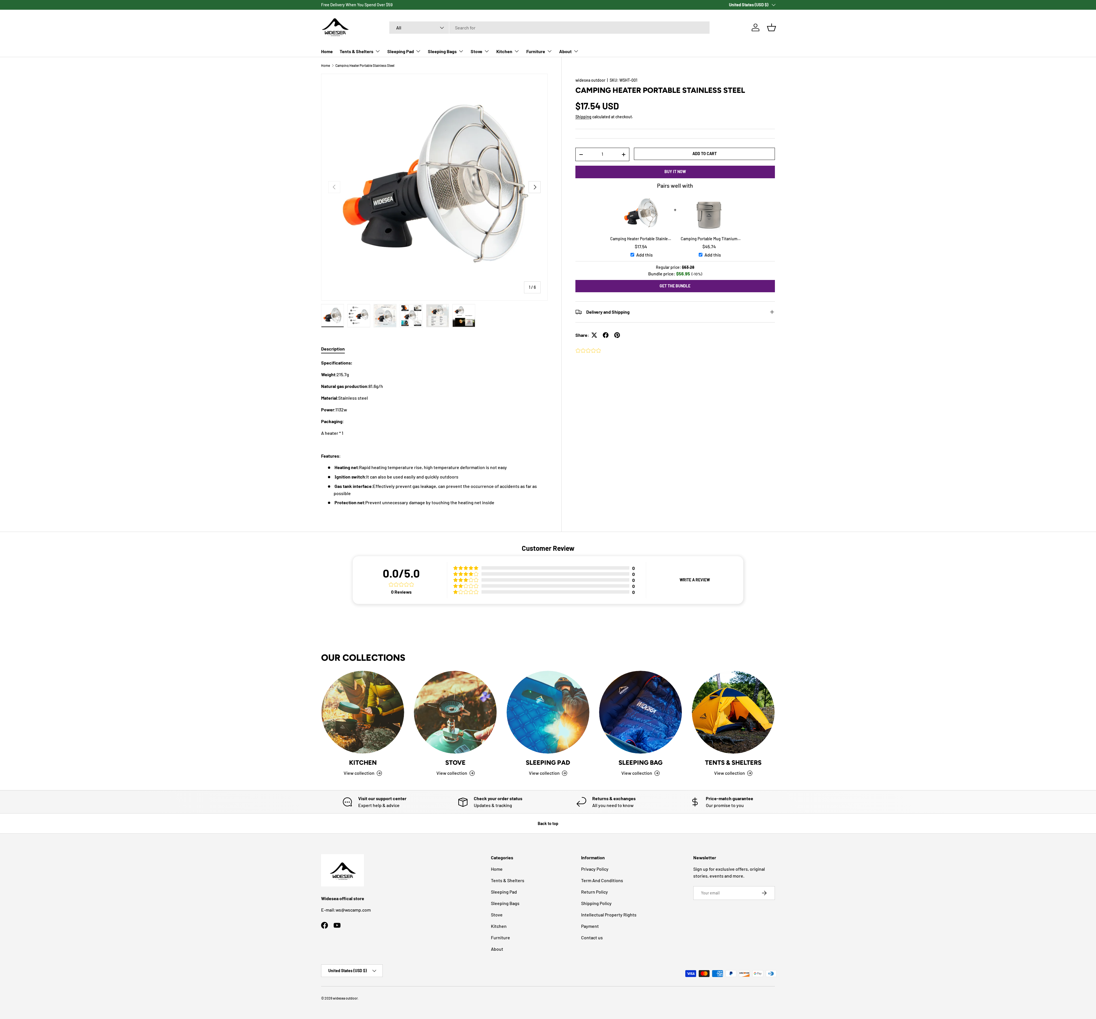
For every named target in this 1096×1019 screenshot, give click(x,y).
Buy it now (675, 171)
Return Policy (594, 891)
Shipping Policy (596, 903)
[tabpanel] (434, 432)
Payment (590, 926)
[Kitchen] (362, 712)
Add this (644, 254)
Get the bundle (675, 285)
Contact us (592, 937)
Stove (476, 51)
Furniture (535, 51)
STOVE (455, 762)
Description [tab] (333, 348)
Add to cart (704, 153)
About (565, 51)
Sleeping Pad (400, 51)
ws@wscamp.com (353, 909)
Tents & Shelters (356, 51)
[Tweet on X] (594, 335)
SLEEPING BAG (640, 762)
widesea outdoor (590, 80)
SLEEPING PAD (548, 762)
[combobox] (549, 27)
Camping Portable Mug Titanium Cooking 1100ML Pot (709, 239)
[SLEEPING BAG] (640, 712)
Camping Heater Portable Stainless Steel (364, 65)
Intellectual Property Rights (608, 914)
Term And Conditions (602, 880)
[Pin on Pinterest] (617, 335)
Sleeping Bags (442, 51)
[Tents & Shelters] (733, 712)
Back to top (548, 823)
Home (327, 51)
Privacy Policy (595, 869)
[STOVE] (455, 712)
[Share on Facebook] (605, 335)
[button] (771, 27)
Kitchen (504, 51)
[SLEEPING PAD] (548, 712)
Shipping (583, 116)
